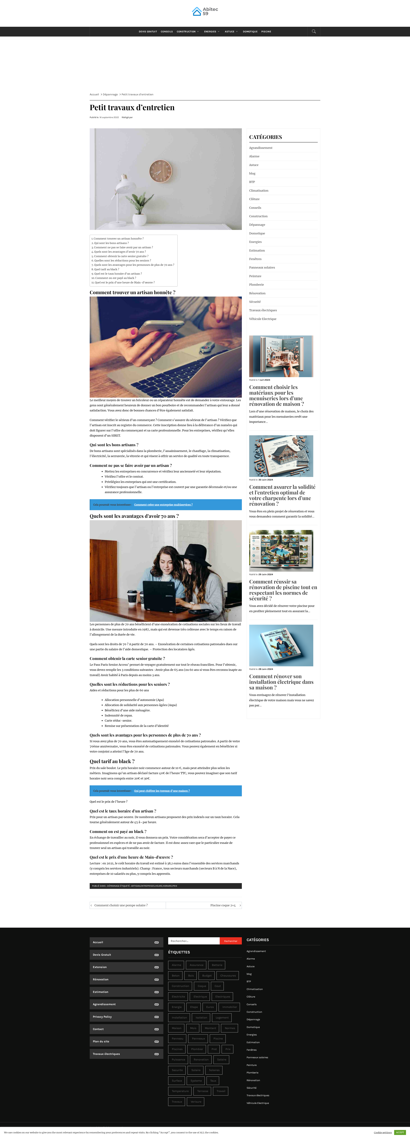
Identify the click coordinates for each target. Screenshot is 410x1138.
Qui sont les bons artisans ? (111, 243)
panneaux (198, 1038)
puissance (178, 1059)
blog (252, 173)
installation (179, 1017)
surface (177, 1080)
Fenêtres (255, 259)
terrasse (202, 1091)
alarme (176, 965)
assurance (196, 965)
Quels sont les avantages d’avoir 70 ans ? (120, 251)
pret (214, 1049)
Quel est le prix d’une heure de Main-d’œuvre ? (125, 282)
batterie (217, 965)
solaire (196, 1070)
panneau (177, 1038)
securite (177, 1070)
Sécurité (255, 302)
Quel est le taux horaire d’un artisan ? (118, 273)
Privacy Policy (102, 1016)
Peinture (255, 276)
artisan (135, 886)
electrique (200, 996)
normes (230, 1028)
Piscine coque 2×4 (223, 905)
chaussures (228, 975)
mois (193, 1028)
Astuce (229, 31)
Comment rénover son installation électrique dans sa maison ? (281, 682)
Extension (100, 967)
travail (221, 1091)
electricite (178, 996)
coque (202, 986)
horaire (167, 886)
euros (210, 1007)
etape (194, 1007)
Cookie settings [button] (383, 1132)
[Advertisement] (205, 67)
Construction (186, 31)
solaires (214, 1070)
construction (180, 986)
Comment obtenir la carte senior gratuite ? (121, 256)
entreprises (147, 886)
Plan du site (101, 1041)
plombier (197, 1049)
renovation (201, 1059)
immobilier (229, 1007)
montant (210, 1028)
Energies (210, 31)
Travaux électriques (263, 310)
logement (222, 1017)
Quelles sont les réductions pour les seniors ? (122, 260)
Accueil (98, 942)
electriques (222, 996)
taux (213, 1080)
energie (177, 1007)
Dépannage (113, 886)
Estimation (257, 250)
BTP (252, 182)
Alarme (254, 156)
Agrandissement (260, 148)
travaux (177, 1101)
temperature (180, 1091)
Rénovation (257, 293)
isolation (201, 1017)
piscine (218, 1038)
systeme (196, 1080)
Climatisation (258, 190)
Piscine (266, 31)
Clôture (254, 199)
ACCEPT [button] (400, 1132)
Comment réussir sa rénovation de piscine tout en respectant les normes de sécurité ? (283, 590)
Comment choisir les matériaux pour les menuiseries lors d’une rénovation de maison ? (276, 395)
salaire (221, 1059)
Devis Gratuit (148, 31)
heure (158, 886)
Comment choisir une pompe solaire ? (121, 905)
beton (176, 975)
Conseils (167, 31)
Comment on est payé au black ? (115, 278)
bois (191, 975)
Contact (98, 1029)
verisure (196, 1101)
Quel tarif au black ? (106, 269)
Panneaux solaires (262, 267)
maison (176, 1028)
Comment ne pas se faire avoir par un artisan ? (123, 247)
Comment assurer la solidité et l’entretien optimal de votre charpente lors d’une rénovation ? (282, 495)
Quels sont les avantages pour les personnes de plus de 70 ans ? (134, 264)
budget (207, 975)
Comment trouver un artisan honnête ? (119, 238)
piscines (177, 1049)
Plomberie (256, 284)
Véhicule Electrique (262, 319)
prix (174, 886)
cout (218, 986)
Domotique (250, 31)
